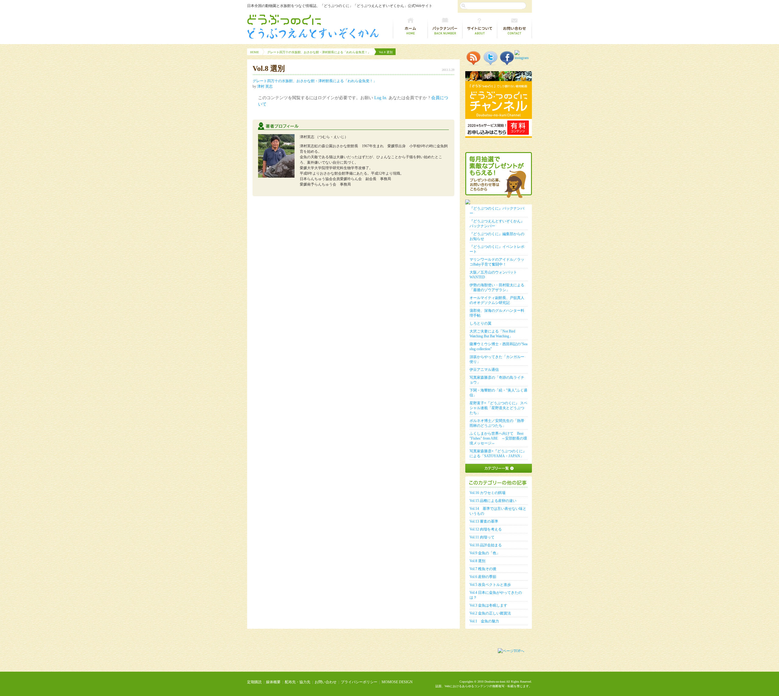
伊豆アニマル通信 (484, 369)
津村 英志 (265, 86)
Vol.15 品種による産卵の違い (493, 501)
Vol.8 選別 (477, 561)
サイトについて (480, 27)
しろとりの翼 (480, 323)
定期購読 (254, 682)
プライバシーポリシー (359, 682)
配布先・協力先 (297, 682)
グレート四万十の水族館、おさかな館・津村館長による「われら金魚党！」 (319, 52)
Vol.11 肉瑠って (482, 537)
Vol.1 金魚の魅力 (484, 621)
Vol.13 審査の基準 (484, 521)
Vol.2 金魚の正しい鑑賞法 (490, 613)
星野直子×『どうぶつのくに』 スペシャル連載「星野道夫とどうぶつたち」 (498, 408)
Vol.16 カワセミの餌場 (487, 493)
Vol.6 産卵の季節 (483, 577)
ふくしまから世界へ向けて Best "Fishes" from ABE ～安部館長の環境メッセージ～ (498, 438)
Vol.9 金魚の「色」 (485, 553)
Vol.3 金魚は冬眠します (488, 605)
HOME (254, 52)
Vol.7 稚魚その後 (483, 569)
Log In (380, 98)
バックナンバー (445, 27)
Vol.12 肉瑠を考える (486, 529)
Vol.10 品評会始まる (486, 545)
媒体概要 (273, 682)
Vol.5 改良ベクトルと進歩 (490, 585)
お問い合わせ (514, 27)
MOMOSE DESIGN (397, 682)
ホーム (410, 27)
